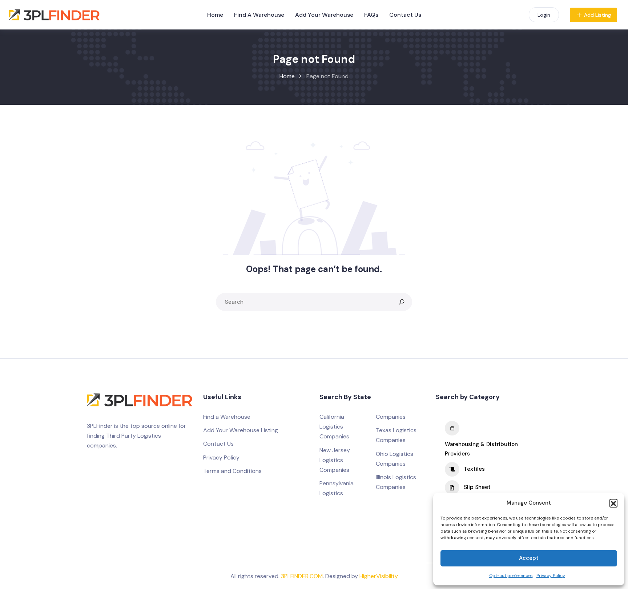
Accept (529, 558)
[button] (613, 502)
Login (544, 15)
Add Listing (597, 15)
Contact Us (405, 15)
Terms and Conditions (232, 471)
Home (215, 15)
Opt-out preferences (511, 575)
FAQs (371, 15)
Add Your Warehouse (324, 15)
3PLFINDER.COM (302, 576)
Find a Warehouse (226, 417)
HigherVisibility (378, 576)
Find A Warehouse (259, 15)
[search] (401, 302)
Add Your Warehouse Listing (240, 430)
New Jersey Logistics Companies (334, 460)
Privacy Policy (550, 575)
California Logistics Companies (334, 426)
